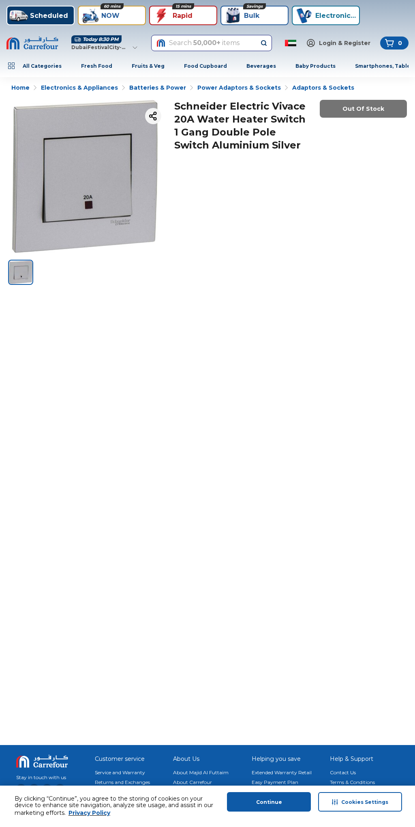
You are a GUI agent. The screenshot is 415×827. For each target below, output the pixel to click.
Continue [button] (269, 802)
